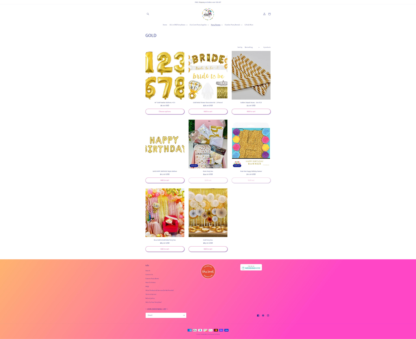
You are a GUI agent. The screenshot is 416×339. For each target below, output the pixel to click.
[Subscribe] (183, 315)
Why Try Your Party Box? (153, 302)
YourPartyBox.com (205, 334)
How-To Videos (150, 282)
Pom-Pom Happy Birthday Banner (251, 171)
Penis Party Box (208, 171)
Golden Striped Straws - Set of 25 (251, 102)
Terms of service (150, 294)
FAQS (147, 286)
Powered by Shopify (215, 334)
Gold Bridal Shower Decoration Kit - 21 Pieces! (208, 102)
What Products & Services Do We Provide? (159, 290)
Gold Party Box (208, 240)
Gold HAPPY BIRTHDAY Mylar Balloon (165, 171)
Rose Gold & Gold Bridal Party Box (165, 240)
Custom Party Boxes (152, 278)
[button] (147, 14)
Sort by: (240, 47)
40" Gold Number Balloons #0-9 (165, 102)
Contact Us (149, 274)
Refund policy (150, 298)
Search (147, 270)
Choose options (165, 111)
